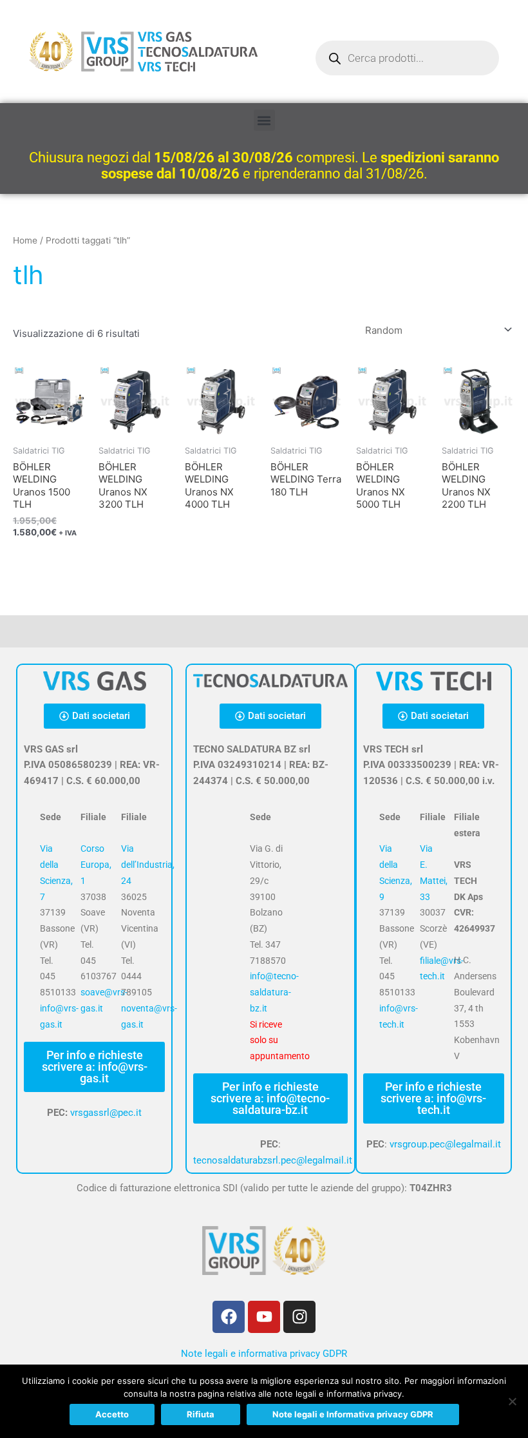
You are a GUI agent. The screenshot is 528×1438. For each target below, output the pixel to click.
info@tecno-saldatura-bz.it (274, 992)
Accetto (112, 1414)
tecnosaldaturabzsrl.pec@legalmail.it (272, 1160)
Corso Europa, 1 (95, 864)
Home (25, 240)
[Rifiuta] (511, 1401)
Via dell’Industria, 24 (147, 864)
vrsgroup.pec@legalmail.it (445, 1144)
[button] (264, 120)
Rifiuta (200, 1414)
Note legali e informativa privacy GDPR (264, 1353)
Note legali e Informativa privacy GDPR (352, 1414)
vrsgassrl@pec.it (106, 1112)
